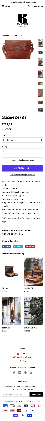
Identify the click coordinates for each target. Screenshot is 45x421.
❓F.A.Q (22, 360)
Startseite (5, 36)
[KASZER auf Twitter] (14, 373)
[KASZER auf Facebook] (19, 373)
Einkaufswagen (37, 6)
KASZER (24, 402)
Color (4, 135)
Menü (7, 6)
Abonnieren (36, 394)
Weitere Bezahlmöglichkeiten (22, 174)
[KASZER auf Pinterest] (25, 373)
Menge (5, 146)
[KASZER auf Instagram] (31, 373)
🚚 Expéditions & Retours (22, 357)
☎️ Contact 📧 (22, 353)
